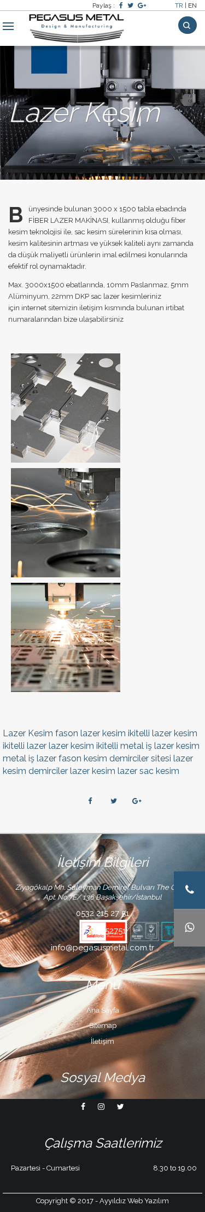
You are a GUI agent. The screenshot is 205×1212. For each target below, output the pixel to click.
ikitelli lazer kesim (162, 733)
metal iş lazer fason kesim (55, 758)
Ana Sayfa (102, 1010)
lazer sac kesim (148, 771)
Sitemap (102, 1025)
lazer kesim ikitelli (83, 746)
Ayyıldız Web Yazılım (134, 1201)
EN (192, 5)
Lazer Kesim (28, 733)
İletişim (102, 1041)
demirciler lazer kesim (71, 771)
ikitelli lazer (24, 746)
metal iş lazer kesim (160, 746)
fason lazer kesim (90, 733)
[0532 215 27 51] (189, 890)
